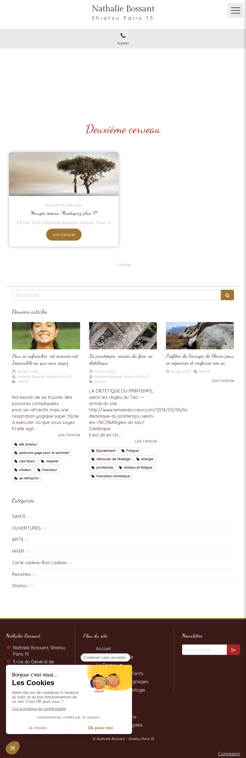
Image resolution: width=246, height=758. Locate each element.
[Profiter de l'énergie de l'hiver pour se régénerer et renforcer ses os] (200, 335)
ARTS (17, 539)
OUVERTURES (26, 528)
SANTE (19, 516)
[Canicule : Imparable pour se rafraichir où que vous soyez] (46, 335)
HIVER (18, 551)
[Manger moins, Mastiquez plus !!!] (63, 174)
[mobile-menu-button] (235, 10)
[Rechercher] (227, 295)
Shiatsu (19, 585)
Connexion (229, 754)
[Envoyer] (233, 649)
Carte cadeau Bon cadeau (39, 562)
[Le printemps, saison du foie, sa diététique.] (123, 335)
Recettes (21, 574)
